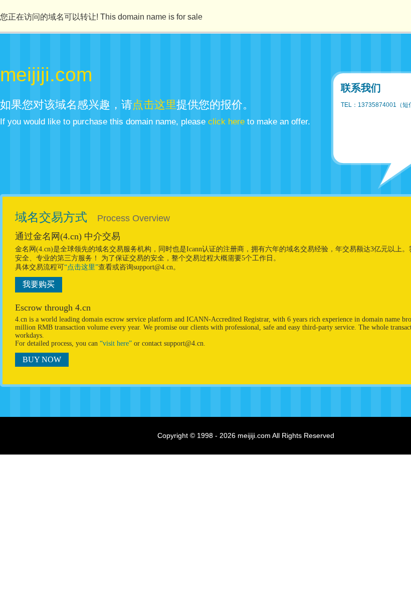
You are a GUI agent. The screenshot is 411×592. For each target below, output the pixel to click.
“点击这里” (81, 267)
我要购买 (39, 284)
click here (226, 121)
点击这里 (154, 104)
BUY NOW (42, 359)
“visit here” (116, 343)
